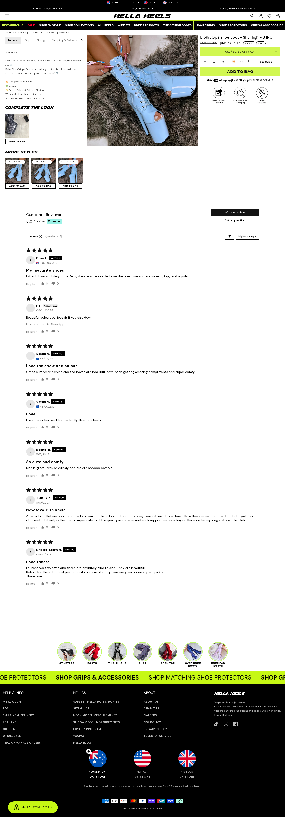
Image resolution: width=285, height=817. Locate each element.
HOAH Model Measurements (95, 715)
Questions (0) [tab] (53, 236)
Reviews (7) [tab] (35, 236)
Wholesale (12, 736)
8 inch (18, 32)
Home (8, 32)
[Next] (192, 90)
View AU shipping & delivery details (182, 786)
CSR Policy (152, 722)
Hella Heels (220, 706)
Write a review (235, 212)
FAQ (6, 708)
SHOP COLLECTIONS (79, 25)
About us (151, 701)
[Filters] (229, 236)
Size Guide (81, 708)
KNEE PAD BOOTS (146, 25)
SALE (31, 25)
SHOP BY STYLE (50, 25)
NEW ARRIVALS (12, 25)
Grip (27, 40)
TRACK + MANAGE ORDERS (22, 742)
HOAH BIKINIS (205, 25)
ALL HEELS (106, 25)
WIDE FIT (124, 25)
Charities (151, 708)
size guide (266, 61)
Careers (150, 715)
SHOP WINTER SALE (143, 8)
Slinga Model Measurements (96, 722)
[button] (7, 16)
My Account (13, 701)
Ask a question (234, 220)
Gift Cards (12, 729)
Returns (9, 722)
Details (13, 40)
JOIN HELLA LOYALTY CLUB (47, 8)
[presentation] (142, 90)
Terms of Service (158, 736)
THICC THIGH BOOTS (177, 25)
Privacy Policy (155, 729)
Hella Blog (82, 742)
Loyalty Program (87, 729)
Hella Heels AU (153, 808)
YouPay (79, 736)
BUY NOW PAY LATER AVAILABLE (237, 8)
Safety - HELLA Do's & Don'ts (96, 701)
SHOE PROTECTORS (233, 25)
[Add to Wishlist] (194, 38)
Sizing (41, 40)
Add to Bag (17, 141)
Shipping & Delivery (64, 40)
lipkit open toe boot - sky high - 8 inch (47, 32)
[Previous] (93, 90)
